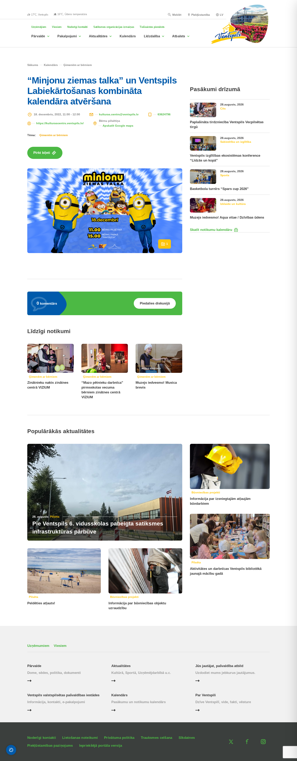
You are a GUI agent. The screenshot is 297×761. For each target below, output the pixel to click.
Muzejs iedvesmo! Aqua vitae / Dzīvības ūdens (227, 217)
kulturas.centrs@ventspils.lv (119, 114)
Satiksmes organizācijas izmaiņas (113, 26)
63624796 (164, 114)
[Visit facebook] (247, 741)
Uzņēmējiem (38, 26)
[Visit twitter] (230, 741)
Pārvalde (38, 36)
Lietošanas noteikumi (80, 738)
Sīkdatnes (187, 738)
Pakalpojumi (67, 36)
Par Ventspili (205, 695)
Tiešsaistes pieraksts (152, 26)
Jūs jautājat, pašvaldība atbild (219, 666)
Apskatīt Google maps (118, 125)
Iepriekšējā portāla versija (100, 745)
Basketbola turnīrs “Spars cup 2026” (219, 189)
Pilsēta (54, 516)
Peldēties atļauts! (41, 603)
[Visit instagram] (263, 741)
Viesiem (57, 26)
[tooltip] (70, 14)
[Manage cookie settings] (11, 750)
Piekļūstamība (200, 14)
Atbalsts (178, 36)
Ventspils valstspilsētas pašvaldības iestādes (63, 695)
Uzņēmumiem (38, 645)
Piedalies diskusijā (155, 303)
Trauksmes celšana (156, 738)
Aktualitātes (98, 36)
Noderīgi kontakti (77, 26)
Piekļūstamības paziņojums (50, 745)
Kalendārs (128, 36)
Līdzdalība (152, 36)
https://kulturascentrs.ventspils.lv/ (60, 123)
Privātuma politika (119, 738)
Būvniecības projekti (124, 596)
